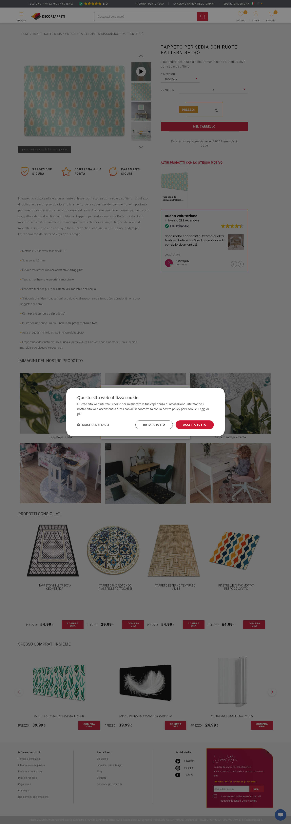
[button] (93, 424)
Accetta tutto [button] (194, 424)
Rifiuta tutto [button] (154, 424)
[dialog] (145, 412)
